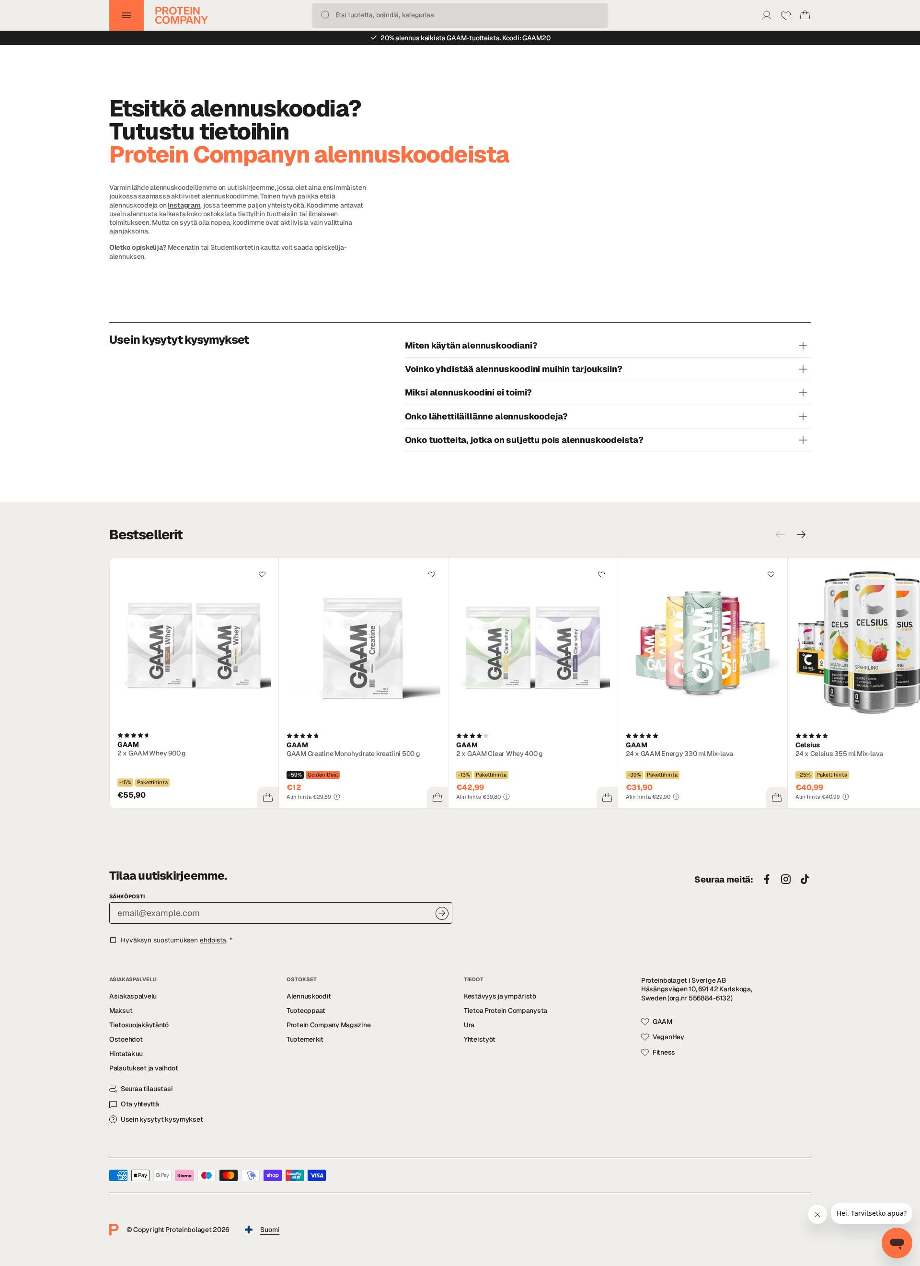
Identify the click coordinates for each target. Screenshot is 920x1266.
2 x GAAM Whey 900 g (151, 753)
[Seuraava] (801, 534)
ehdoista (213, 940)
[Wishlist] (786, 15)
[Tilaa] (442, 913)
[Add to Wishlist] (262, 574)
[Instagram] (786, 879)
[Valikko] (126, 15)
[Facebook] (766, 879)
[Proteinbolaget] (181, 15)
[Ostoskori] (805, 15)
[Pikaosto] (267, 797)
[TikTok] (805, 879)
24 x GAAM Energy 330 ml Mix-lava (679, 753)
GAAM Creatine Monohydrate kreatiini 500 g (353, 753)
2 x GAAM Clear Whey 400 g (499, 753)
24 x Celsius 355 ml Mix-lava (839, 753)
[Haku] (326, 15)
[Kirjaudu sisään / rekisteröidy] (766, 15)
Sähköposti (127, 896)
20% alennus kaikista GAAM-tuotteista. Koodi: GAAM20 (465, 38)
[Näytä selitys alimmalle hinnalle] (337, 797)
